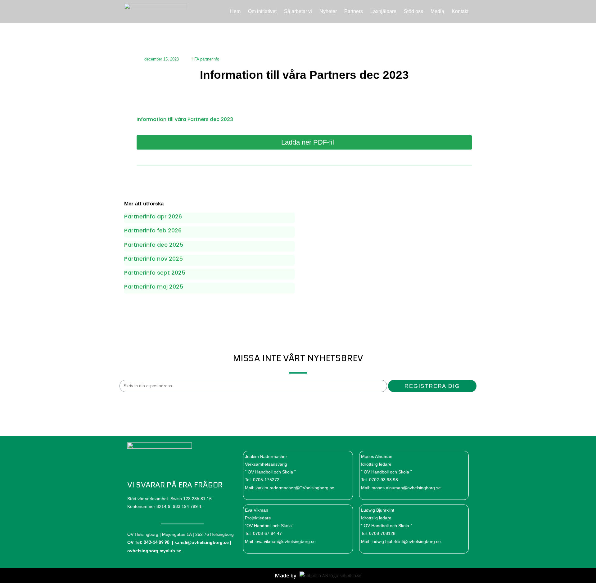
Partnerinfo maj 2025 (153, 286)
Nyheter (328, 11)
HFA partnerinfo (205, 59)
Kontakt (460, 11)
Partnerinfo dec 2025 (153, 245)
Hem (235, 11)
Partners (353, 11)
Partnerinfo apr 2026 (153, 216)
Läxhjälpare (383, 11)
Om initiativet (262, 11)
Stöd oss (413, 11)
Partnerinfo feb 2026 (153, 230)
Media (437, 11)
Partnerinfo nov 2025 (153, 258)
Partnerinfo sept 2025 (154, 272)
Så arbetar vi (298, 11)
